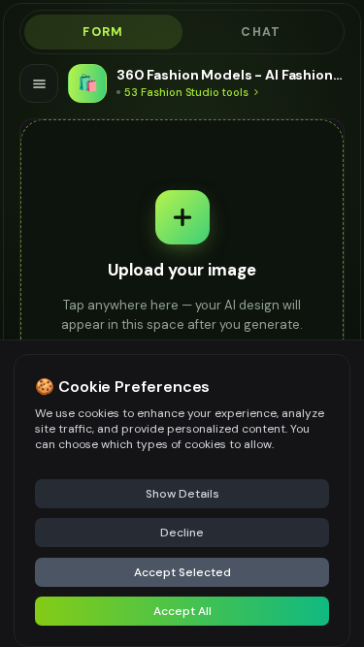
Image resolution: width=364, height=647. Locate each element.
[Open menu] (38, 83)
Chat (261, 32)
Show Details (182, 493)
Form (103, 32)
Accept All (182, 611)
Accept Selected (182, 572)
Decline (182, 532)
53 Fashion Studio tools (186, 92)
